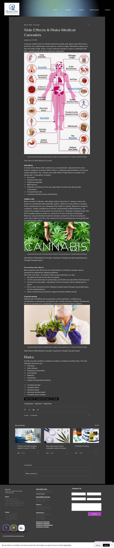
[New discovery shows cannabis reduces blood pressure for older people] (57, 435)
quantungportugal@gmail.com (14, 505)
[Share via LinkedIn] (33, 410)
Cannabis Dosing (82, 446)
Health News (38, 403)
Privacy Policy (67, 545)
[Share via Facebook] (25, 410)
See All (97, 425)
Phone (89, 497)
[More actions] (89, 25)
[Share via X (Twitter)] (29, 410)
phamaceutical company (43, 399)
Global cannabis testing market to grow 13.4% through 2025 (27, 447)
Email (73, 496)
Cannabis (55, 399)
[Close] (112, 545)
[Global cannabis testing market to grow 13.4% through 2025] (28, 435)
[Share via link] (38, 410)
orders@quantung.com (12, 500)
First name (75, 491)
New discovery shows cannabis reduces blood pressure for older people (56, 447)
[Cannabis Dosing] (86, 435)
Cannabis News (28, 403)
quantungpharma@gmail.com (14, 503)
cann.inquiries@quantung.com (14, 502)
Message (74, 502)
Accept (106, 545)
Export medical (29, 399)
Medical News (48, 403)
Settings (98, 545)
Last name (90, 491)
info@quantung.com (11, 498)
